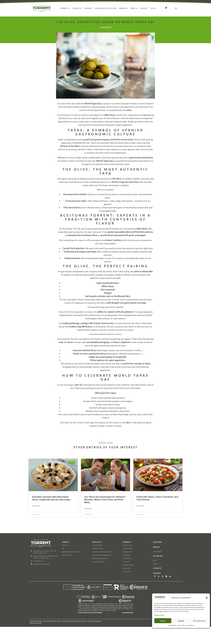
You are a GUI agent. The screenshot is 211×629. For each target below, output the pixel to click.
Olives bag (126, 555)
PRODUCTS (76, 8)
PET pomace (127, 571)
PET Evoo (126, 562)
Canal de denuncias (68, 621)
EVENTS (155, 564)
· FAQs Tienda (37, 623)
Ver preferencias (199, 621)
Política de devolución (80, 621)
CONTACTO (157, 568)
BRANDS (122, 8)
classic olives (97, 545)
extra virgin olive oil (99, 558)
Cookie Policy (172, 625)
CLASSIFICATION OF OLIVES (105, 8)
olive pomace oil (98, 562)
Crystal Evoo (127, 558)
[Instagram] (162, 576)
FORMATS (88, 8)
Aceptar (163, 621)
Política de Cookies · (56, 621)
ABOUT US (65, 545)
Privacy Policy (181, 625)
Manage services (159, 615)
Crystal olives (128, 545)
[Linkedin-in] (170, 576)
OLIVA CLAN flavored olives (101, 555)
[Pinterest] (166, 576)
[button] (207, 598)
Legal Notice (190, 625)
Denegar (181, 621)
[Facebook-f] (154, 576)
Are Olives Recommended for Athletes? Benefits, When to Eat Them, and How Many (105, 500)
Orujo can (126, 568)
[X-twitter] (158, 576)
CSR (63, 548)
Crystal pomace (128, 565)
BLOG (155, 560)
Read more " (36, 506)
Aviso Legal (46, 621)
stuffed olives (97, 548)
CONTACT (144, 8)
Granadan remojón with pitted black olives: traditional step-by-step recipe (51, 498)
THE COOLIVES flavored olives (102, 552)
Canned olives (128, 548)
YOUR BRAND (157, 551)
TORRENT (64, 8)
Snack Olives (127, 552)
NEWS (133, 8)
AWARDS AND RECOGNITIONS (71, 552)
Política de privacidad (36, 621)
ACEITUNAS (157, 542)
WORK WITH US (66, 555)
